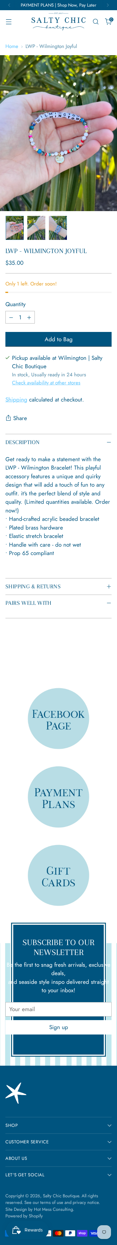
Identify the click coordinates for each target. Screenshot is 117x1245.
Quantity (15, 304)
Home (11, 46)
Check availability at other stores (46, 382)
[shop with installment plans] (58, 796)
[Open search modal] (95, 22)
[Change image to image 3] (58, 228)
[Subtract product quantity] (11, 317)
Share (20, 418)
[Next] (107, 5)
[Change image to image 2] (36, 228)
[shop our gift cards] (58, 875)
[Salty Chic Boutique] (59, 22)
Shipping (16, 400)
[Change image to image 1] (15, 228)
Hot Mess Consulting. (54, 1209)
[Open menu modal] (8, 22)
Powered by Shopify (24, 1216)
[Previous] (9, 5)
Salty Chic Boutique (61, 1196)
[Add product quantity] (29, 317)
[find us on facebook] (58, 718)
